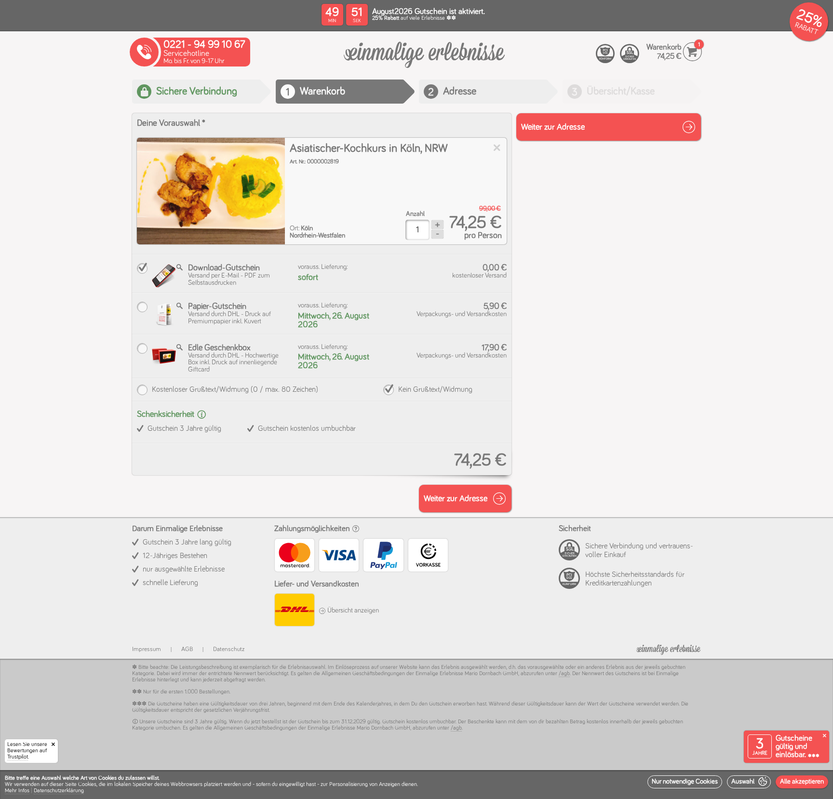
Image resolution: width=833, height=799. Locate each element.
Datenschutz (228, 649)
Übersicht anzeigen (352, 610)
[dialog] (416, 784)
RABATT (806, 28)
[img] (211, 191)
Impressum (146, 649)
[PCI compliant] (605, 54)
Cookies (87, 784)
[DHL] (294, 611)
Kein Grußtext (435, 389)
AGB (187, 649)
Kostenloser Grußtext (235, 389)
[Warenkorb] (424, 60)
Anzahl (415, 214)
